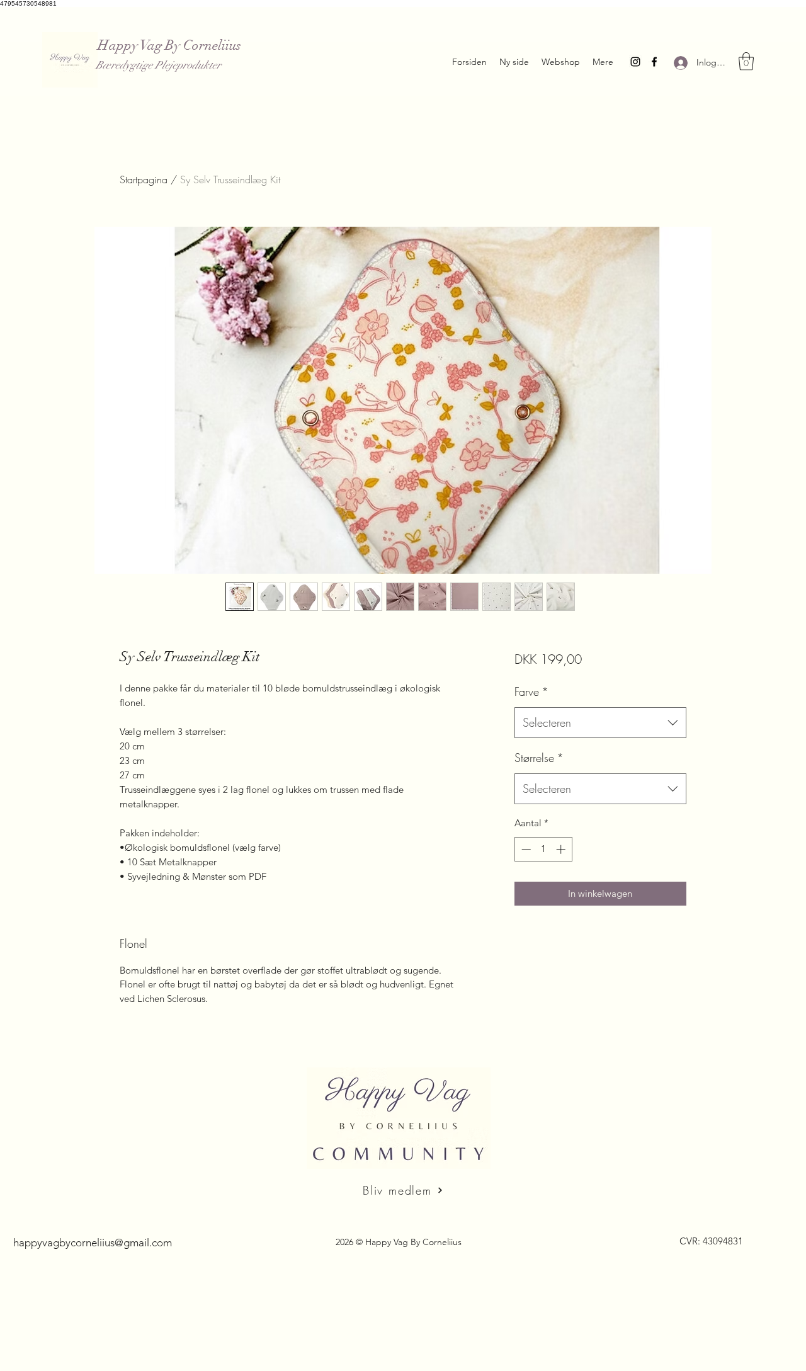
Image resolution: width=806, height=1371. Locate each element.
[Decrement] (524, 849)
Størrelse (539, 757)
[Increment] (561, 849)
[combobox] (600, 723)
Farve (531, 691)
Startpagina (143, 179)
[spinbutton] (543, 849)
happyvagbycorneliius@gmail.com (92, 1242)
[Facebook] (654, 61)
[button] (746, 61)
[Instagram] (635, 61)
